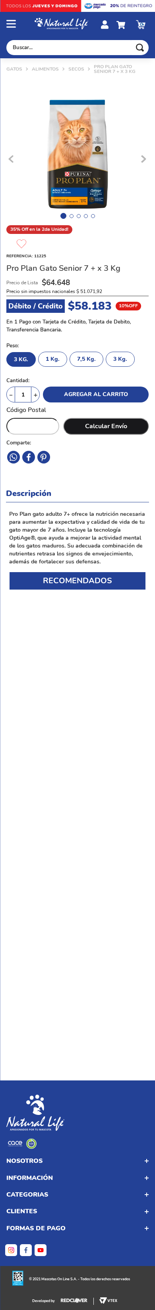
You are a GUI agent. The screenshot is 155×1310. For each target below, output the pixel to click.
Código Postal (26, 410)
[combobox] (77, 47)
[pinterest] (28, 457)
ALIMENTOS (45, 69)
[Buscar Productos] (140, 47)
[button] (20, 24)
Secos (76, 69)
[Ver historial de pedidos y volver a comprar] (141, 25)
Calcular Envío (106, 426)
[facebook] (13, 457)
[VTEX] (22, 1147)
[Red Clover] (77, 1301)
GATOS (14, 69)
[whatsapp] (43, 457)
